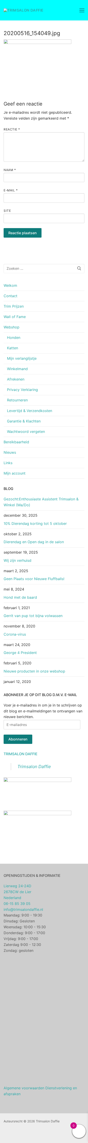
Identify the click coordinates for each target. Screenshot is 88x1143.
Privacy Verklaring (22, 389)
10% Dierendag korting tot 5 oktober (35, 523)
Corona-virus (15, 634)
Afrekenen (15, 379)
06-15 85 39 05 (17, 903)
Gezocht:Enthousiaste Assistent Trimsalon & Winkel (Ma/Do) (41, 502)
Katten (12, 348)
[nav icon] (81, 10)
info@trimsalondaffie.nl (23, 909)
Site (7, 210)
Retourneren (17, 400)
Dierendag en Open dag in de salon (34, 542)
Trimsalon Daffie (20, 754)
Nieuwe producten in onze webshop (34, 671)
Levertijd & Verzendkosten (29, 410)
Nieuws (10, 452)
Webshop (11, 327)
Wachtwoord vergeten (26, 431)
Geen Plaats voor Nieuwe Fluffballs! (34, 578)
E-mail (11, 190)
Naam (10, 170)
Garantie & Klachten (24, 421)
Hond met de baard (20, 597)
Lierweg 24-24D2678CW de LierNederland (17, 892)
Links (8, 463)
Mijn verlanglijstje (22, 358)
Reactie (12, 129)
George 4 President (20, 652)
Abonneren (18, 739)
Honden (13, 337)
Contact (10, 296)
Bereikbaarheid (16, 442)
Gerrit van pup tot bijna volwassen (33, 615)
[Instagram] (14, 1134)
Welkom (10, 285)
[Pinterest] (20, 1134)
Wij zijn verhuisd (17, 560)
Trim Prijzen (14, 306)
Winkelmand (17, 369)
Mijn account (14, 473)
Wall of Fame (15, 316)
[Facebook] (7, 1134)
